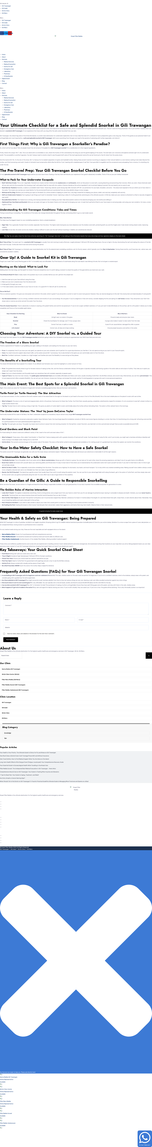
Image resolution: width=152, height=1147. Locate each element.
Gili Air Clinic (5, 11)
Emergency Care (9, 69)
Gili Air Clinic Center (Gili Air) (10, 674)
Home (3, 54)
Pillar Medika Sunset (8, 536)
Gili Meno (4, 13)
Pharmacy (7, 74)
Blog (3, 81)
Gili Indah (5, 8)
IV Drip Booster (8, 76)
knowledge (7, 733)
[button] (76, 18)
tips (5, 738)
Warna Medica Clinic (8, 534)
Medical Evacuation (10, 64)
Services (4, 59)
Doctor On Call (8, 66)
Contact (4, 83)
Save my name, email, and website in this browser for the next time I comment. (30, 633)
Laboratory (7, 71)
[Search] (149, 655)
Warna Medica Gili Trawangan (11, 669)
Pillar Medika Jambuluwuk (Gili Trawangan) (15, 690)
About (4, 57)
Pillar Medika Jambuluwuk (10, 539)
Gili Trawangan (6, 6)
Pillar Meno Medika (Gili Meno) (11, 679)
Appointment (6, 78)
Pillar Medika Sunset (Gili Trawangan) (13, 685)
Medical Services (9, 61)
